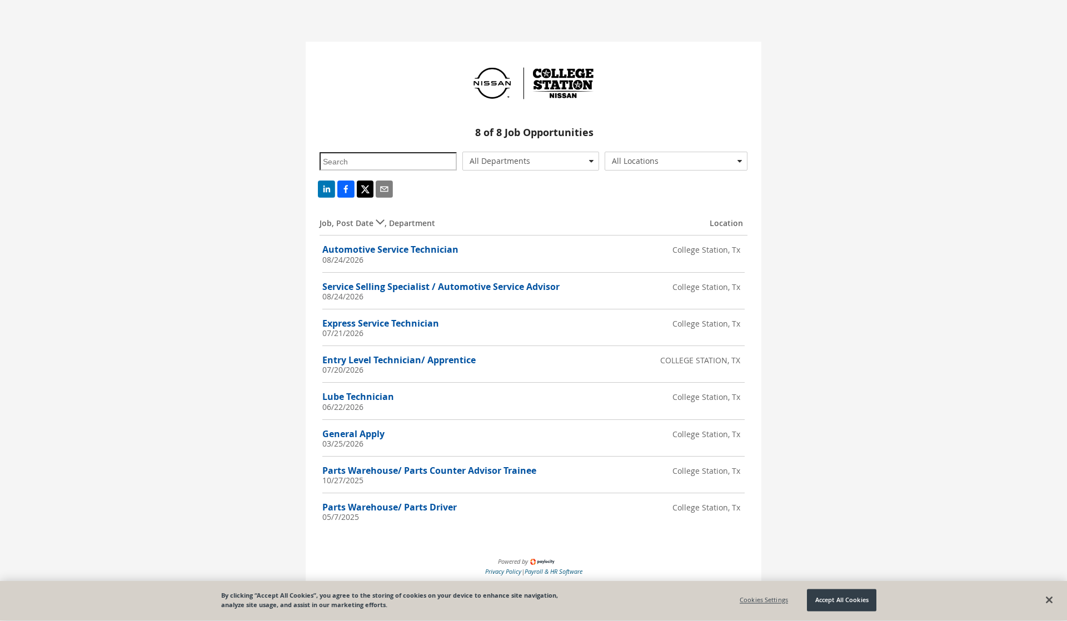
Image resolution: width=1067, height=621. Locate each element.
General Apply (353, 434)
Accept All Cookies (842, 600)
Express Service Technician (380, 323)
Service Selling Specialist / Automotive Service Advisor (441, 287)
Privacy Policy (503, 571)
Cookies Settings (764, 600)
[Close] (1049, 600)
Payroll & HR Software (553, 571)
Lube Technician (358, 396)
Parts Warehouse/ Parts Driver (389, 507)
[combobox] (531, 161)
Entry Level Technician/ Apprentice (399, 360)
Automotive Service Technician (390, 249)
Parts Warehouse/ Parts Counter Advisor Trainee (429, 470)
